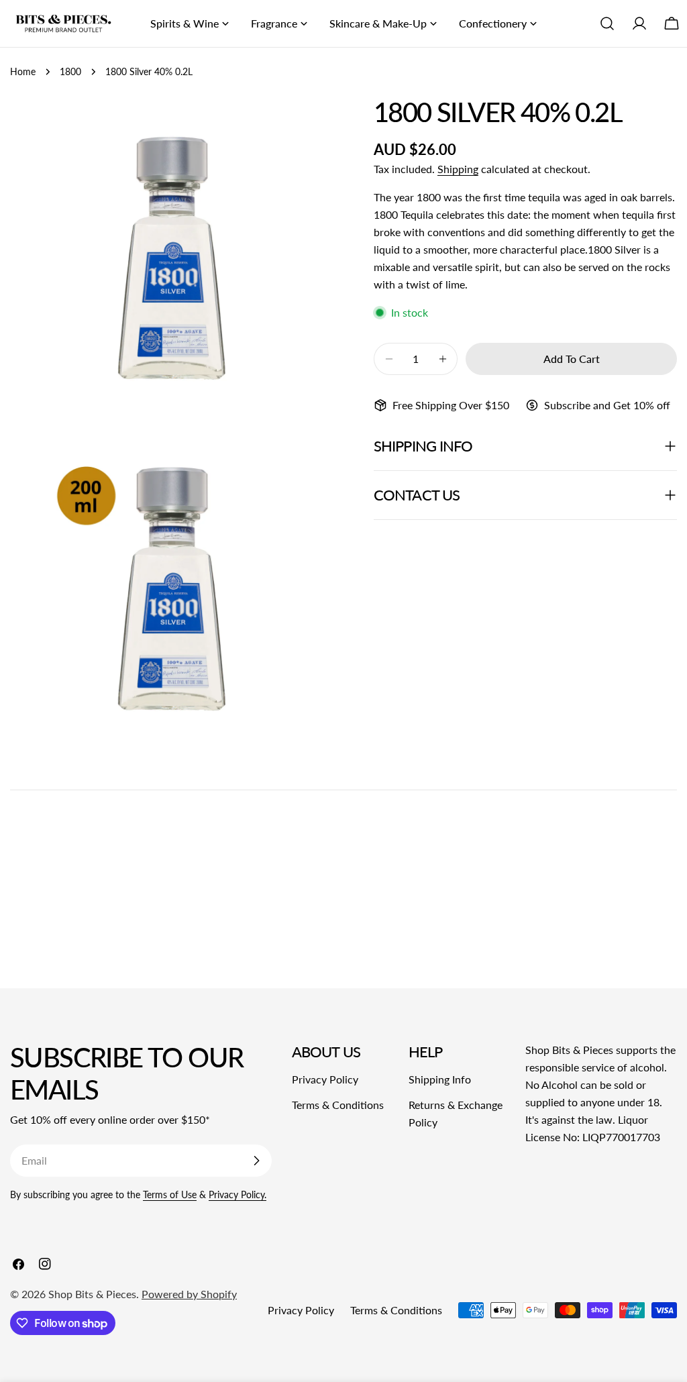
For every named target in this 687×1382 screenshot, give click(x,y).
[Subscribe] (256, 1161)
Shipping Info (440, 1079)
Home (23, 71)
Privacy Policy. (237, 1194)
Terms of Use (170, 1194)
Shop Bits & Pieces (92, 1293)
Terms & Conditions (338, 1104)
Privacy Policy (325, 1079)
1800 (70, 71)
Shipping (457, 168)
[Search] (607, 23)
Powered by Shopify (189, 1293)
